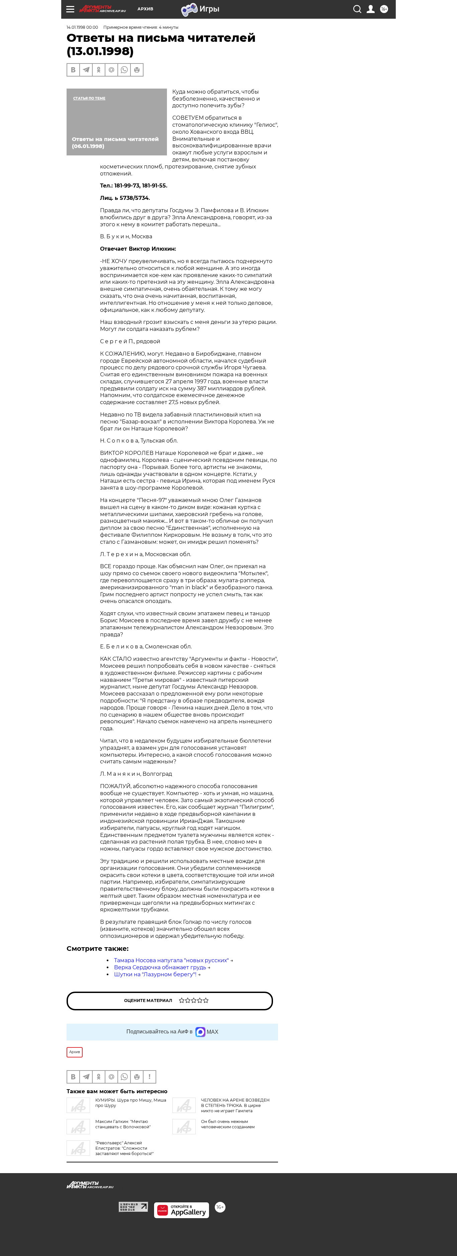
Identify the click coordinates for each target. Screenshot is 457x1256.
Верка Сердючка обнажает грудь (160, 967)
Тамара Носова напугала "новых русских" (171, 960)
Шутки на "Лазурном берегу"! (155, 974)
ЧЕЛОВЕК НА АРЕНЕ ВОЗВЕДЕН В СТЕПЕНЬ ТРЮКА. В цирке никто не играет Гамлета (235, 1105)
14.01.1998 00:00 (82, 27)
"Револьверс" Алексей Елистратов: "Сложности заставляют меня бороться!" (124, 1148)
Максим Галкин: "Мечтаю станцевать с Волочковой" (123, 1124)
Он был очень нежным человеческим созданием (228, 1124)
